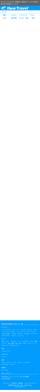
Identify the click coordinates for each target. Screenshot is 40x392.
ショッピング (23, 15)
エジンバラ (23, 329)
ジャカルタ (13, 341)
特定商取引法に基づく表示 (15, 385)
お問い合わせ (28, 385)
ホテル (5, 18)
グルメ (32, 15)
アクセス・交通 (23, 18)
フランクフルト (6, 335)
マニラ (29, 343)
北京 (20, 343)
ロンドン (4, 12)
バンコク (4, 343)
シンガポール (25, 341)
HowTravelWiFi (6, 378)
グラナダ (13, 333)
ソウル (32, 341)
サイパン (9, 362)
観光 (4, 15)
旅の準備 (14, 18)
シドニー (4, 356)
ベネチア (12, 331)
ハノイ (34, 343)
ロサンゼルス (5, 364)
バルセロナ (27, 333)
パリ (17, 329)
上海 (16, 343)
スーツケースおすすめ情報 (21, 376)
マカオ (24, 343)
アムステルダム (6, 333)
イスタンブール (6, 351)
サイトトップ (7, 383)
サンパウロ (5, 370)
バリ (19, 341)
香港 (12, 343)
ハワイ (14, 362)
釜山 (36, 341)
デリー (7, 341)
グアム (3, 362)
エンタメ (14, 15)
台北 (9, 343)
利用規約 (20, 383)
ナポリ (35, 329)
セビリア (20, 333)
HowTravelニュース (7, 376)
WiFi (33, 18)
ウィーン (33, 331)
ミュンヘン (21, 335)
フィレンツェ (5, 331)
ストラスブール (6, 329)
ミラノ (18, 331)
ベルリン (13, 335)
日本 (3, 341)
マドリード (34, 333)
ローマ (23, 331)
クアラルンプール (14, 345)
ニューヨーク (26, 362)
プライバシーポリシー (30, 383)
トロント (12, 364)
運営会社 (14, 383)
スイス (28, 331)
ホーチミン (5, 345)
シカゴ (19, 362)
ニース (13, 329)
